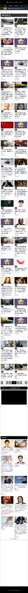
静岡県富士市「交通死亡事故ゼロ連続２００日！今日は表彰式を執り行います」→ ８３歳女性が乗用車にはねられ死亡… (20, 94)
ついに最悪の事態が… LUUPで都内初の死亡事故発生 (21, 375)
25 (26, 382)
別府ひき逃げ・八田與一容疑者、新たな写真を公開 (20, 211)
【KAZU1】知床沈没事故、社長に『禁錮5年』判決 (7, 151)
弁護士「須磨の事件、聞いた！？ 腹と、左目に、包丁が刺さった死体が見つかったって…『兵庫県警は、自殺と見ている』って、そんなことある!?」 (7, 331)
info (26, 5)
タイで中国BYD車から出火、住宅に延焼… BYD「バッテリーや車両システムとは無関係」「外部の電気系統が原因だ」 (6, 31)
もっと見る (13, 538)
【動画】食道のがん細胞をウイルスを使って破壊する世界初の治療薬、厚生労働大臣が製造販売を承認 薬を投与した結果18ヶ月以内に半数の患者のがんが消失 (6, 355)
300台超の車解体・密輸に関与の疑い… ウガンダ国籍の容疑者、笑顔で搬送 (7, 375)
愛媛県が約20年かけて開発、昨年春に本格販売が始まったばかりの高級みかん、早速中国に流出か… (20, 290)
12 (21, 382)
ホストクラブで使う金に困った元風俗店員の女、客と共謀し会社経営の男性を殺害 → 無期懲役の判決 (20, 171)
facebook (16, 5)
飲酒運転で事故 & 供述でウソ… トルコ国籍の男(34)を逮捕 (20, 49)
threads (5, 5)
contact (21, 5)
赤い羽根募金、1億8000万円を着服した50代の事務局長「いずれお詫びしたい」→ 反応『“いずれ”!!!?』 (7, 193)
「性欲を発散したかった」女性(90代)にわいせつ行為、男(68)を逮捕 (7, 310)
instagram (10, 5)
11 (18, 382)
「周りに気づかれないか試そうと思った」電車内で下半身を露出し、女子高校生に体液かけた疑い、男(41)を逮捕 (20, 31)
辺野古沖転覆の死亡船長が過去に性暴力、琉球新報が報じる (20, 114)
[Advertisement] (14, 421)
